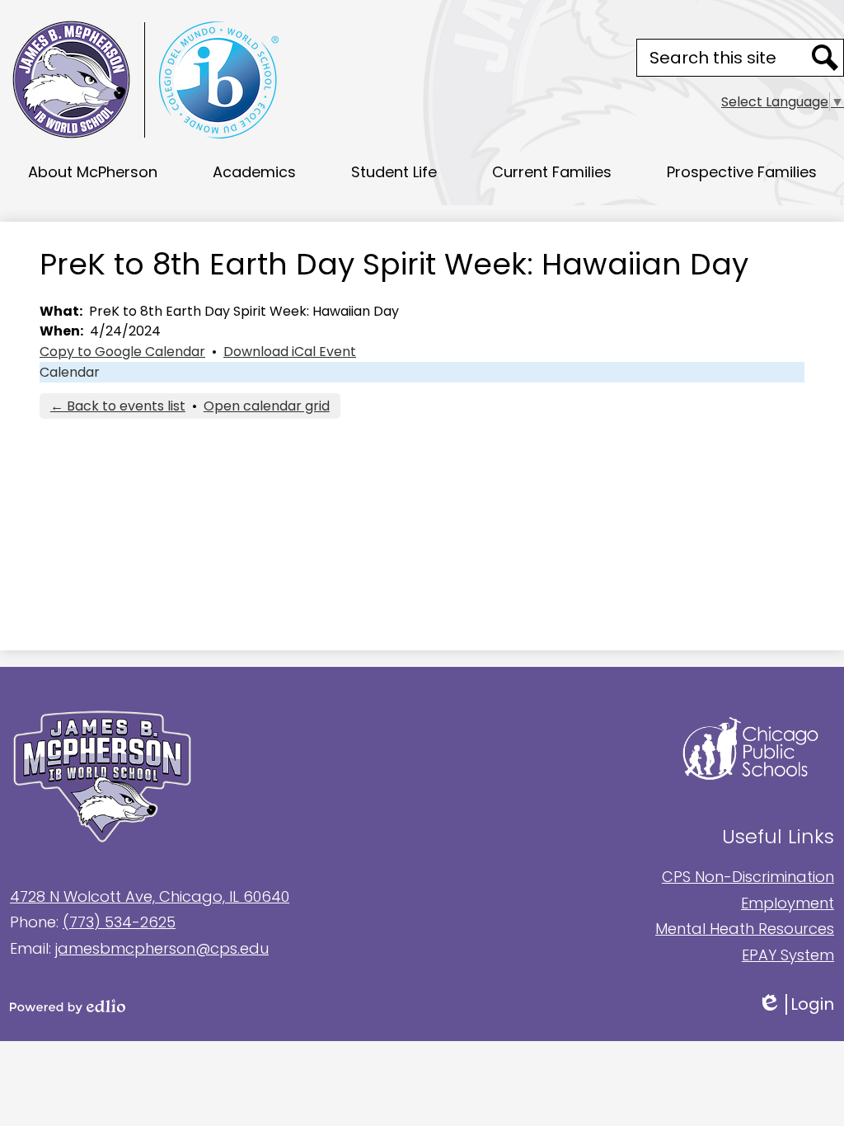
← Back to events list (117, 405)
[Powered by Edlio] (216, 1006)
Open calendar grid (267, 405)
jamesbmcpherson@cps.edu (162, 948)
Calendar (70, 372)
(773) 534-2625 (119, 922)
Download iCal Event (289, 351)
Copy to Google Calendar (122, 351)
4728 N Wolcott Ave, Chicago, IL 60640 (149, 896)
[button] (93, 171)
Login (807, 1004)
